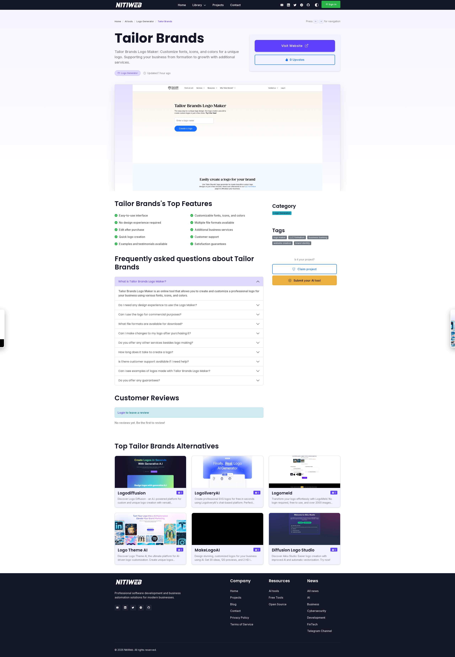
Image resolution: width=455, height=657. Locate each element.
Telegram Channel (319, 631)
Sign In (333, 4)
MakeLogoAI (207, 550)
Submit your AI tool (307, 280)
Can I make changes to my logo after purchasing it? (154, 333)
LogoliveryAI (207, 493)
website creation (282, 243)
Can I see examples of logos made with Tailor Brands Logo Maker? (164, 371)
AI (308, 597)
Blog (233, 604)
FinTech (312, 624)
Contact (235, 5)
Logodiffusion (132, 493)
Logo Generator (145, 21)
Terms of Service (241, 624)
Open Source (278, 604)
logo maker (279, 237)
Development (316, 617)
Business (313, 604)
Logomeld (282, 493)
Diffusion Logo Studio (293, 550)
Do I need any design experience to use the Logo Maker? (157, 305)
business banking (318, 237)
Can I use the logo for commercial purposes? (149, 314)
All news (312, 591)
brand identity (302, 243)
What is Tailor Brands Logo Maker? (142, 281)
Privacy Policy (239, 617)
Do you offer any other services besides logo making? (155, 343)
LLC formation (297, 237)
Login (121, 412)
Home (182, 5)
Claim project (307, 269)
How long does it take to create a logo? (145, 352)
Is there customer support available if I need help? (153, 361)
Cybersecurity (316, 611)
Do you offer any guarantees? (139, 380)
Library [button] (197, 5)
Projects (218, 5)
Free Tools (276, 597)
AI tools (129, 21)
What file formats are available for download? (150, 324)
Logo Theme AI (133, 550)
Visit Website (292, 46)
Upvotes (297, 59)
